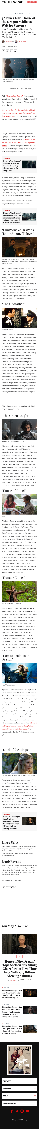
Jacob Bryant (22, 41)
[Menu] (4, 2)
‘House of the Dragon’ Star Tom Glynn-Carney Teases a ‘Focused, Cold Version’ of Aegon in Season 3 (12, 1030)
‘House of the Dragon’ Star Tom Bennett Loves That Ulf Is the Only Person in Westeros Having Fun (12, 994)
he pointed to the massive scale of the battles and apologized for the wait (18, 142)
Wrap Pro (7, 1088)
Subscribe (32, 2)
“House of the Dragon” (14, 96)
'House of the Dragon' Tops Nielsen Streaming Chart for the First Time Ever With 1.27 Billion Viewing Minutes (12, 822)
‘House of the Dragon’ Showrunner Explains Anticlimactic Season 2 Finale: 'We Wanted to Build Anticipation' (12, 218)
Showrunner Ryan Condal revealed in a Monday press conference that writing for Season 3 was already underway (19, 113)
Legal (5, 1096)
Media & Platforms (20, 14)
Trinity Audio (20, 88)
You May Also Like (15, 926)
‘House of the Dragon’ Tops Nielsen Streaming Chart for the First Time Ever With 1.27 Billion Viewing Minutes (19, 968)
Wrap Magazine (9, 1103)
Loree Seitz (9, 41)
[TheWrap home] (16, 2)
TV (30, 14)
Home (10, 14)
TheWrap (7, 1081)
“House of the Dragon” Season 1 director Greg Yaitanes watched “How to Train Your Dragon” (19, 726)
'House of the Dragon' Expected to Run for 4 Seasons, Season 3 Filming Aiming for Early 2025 (12, 166)
